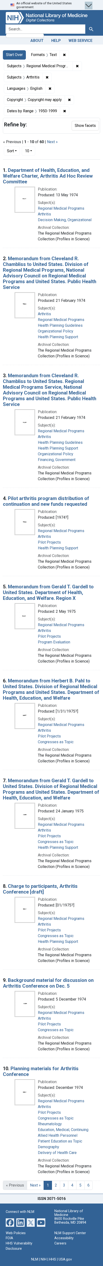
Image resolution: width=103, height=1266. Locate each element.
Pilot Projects (49, 542)
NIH (43, 1259)
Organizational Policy (55, 331)
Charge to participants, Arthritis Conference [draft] (40, 889)
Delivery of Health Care (57, 1152)
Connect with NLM (20, 1212)
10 (30, 150)
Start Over (14, 54)
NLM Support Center (70, 1233)
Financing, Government (56, 459)
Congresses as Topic (56, 742)
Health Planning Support (58, 337)
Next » (52, 142)
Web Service (80, 40)
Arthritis (44, 214)
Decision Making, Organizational (65, 220)
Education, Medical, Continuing (63, 1129)
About (37, 40)
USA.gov (65, 1259)
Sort (10, 151)
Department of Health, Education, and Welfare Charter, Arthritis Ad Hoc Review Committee (48, 176)
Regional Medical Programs (61, 208)
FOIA (9, 1238)
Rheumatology (50, 1124)
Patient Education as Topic (60, 1141)
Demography (48, 1147)
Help (56, 40)
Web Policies (16, 1233)
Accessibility (64, 1238)
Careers (60, 1243)
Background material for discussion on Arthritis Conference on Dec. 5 (48, 983)
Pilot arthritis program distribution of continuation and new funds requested (46, 501)
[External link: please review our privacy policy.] (10, 1222)
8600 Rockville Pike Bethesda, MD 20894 (70, 1221)
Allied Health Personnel (57, 1135)
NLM (34, 1259)
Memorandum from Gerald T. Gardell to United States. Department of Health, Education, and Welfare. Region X (48, 592)
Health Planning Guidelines (60, 325)
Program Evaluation (54, 642)
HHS (52, 1259)
